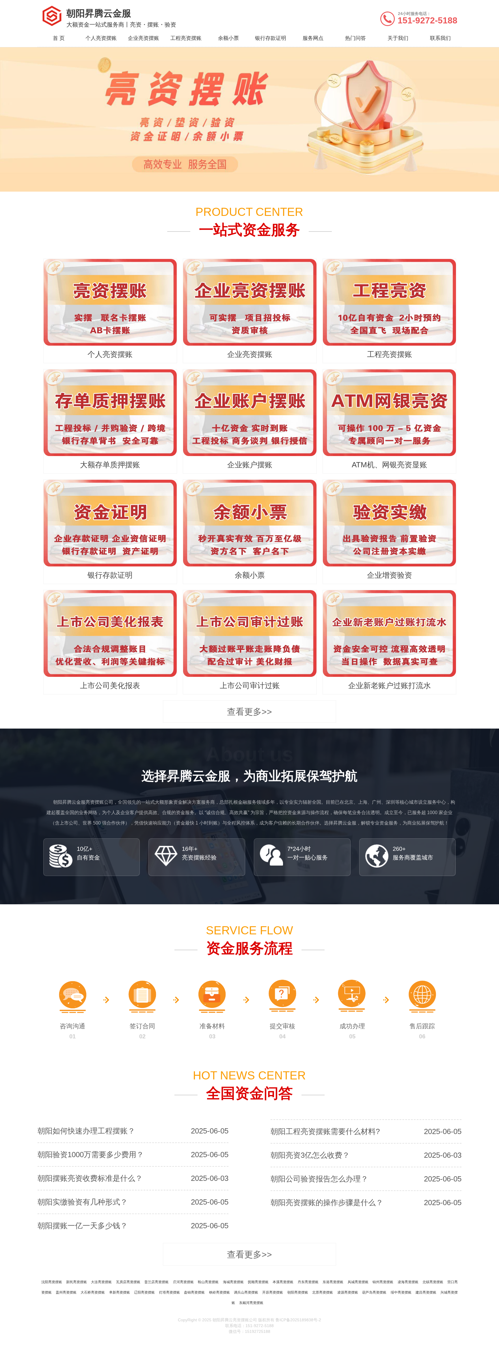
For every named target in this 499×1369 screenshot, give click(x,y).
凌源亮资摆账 (347, 1292)
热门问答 (355, 38)
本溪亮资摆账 (283, 1282)
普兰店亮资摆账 (156, 1282)
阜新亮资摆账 (119, 1292)
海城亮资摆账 (233, 1282)
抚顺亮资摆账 (258, 1282)
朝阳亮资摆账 (297, 1292)
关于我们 (398, 38)
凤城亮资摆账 (358, 1282)
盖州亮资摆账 (66, 1292)
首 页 (59, 38)
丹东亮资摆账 (308, 1282)
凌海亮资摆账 (408, 1282)
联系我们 (440, 38)
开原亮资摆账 (272, 1292)
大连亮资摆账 (101, 1282)
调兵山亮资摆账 (246, 1292)
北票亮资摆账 (322, 1292)
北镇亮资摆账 (432, 1282)
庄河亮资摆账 (183, 1282)
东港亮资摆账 (333, 1282)
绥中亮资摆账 (401, 1292)
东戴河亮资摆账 (251, 1303)
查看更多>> (249, 711)
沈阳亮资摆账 (51, 1282)
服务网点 (313, 38)
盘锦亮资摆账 (194, 1292)
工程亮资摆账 (186, 38)
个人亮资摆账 (101, 38)
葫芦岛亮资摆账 (374, 1292)
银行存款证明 (270, 38)
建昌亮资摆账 (426, 1292)
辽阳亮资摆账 (144, 1292)
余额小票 (228, 38)
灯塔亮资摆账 (169, 1292)
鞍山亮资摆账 (208, 1282)
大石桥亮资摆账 (93, 1292)
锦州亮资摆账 (383, 1282)
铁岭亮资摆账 (219, 1292)
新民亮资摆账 (76, 1282)
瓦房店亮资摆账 (128, 1282)
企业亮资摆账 (143, 38)
